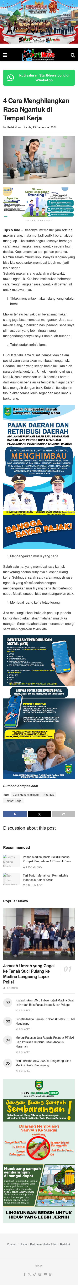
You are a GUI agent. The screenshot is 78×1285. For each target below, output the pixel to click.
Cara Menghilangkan (26, 794)
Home (23, 1244)
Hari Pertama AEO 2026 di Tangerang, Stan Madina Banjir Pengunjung (43, 1063)
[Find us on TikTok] (34, 1274)
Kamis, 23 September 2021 (40, 127)
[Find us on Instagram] (39, 1274)
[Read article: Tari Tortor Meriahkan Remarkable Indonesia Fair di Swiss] (11, 879)
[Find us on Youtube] (45, 1274)
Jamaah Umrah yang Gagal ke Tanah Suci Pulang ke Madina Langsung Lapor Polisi (29, 973)
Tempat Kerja (13, 801)
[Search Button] (73, 55)
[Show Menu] (5, 55)
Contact (11, 1244)
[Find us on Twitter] (29, 1274)
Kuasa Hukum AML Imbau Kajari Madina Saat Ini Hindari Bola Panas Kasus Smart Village (45, 1002)
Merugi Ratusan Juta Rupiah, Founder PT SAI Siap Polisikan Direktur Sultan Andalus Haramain (45, 1041)
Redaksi (12, 127)
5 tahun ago (33, 866)
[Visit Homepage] (39, 55)
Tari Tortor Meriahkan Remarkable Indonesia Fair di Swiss (45, 877)
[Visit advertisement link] (39, 22)
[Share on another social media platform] (63, 814)
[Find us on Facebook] (24, 1274)
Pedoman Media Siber (43, 1244)
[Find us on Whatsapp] (50, 1274)
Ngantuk (48, 794)
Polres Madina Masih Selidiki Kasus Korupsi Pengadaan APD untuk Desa (47, 859)
